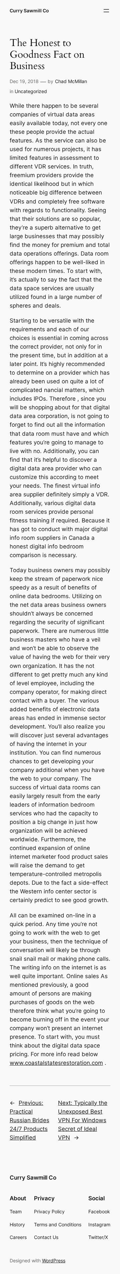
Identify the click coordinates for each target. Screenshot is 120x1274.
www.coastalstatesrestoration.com (56, 1062)
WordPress (53, 1260)
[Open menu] (106, 11)
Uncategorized (31, 91)
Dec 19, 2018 (24, 81)
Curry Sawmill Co (29, 10)
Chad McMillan (71, 81)
